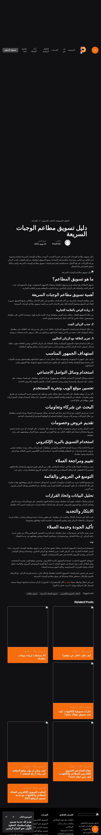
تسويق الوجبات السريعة (48, 594)
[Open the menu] (95, 50)
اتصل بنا (67, 582)
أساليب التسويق (48, 221)
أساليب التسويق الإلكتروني (70, 594)
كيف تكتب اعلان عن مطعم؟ (76, 655)
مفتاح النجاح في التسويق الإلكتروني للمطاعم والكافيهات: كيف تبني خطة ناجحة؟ (75, 773)
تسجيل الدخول (10, 50)
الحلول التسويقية (62, 221)
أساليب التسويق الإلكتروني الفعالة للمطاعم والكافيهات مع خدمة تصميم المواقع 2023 (28, 795)
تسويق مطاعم (32, 594)
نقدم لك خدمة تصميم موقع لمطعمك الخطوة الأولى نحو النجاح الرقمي (19, 825)
